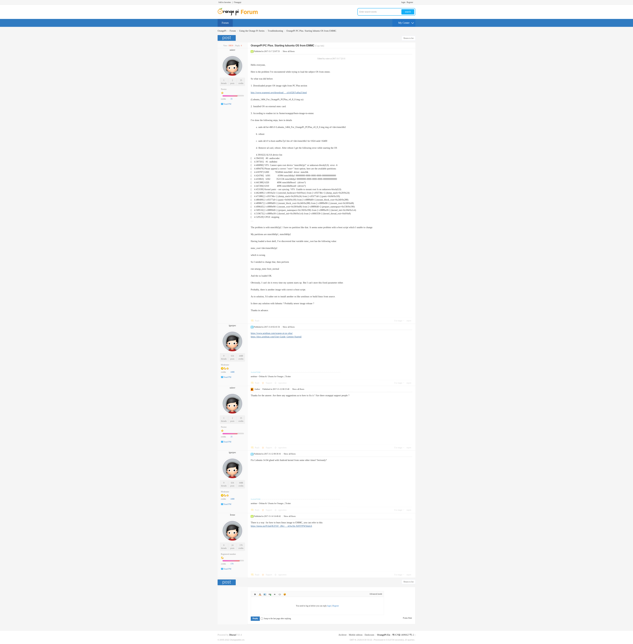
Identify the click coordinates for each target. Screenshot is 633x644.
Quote (274, 594)
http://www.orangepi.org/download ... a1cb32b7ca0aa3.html (279, 92)
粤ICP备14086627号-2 (403, 635)
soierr (232, 50)
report (409, 321)
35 (241, 80)
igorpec (232, 325)
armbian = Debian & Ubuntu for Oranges (267, 376)
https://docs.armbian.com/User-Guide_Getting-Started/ (276, 336)
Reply (257, 321)
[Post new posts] (227, 38)
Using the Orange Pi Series (251, 31)
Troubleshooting (275, 31)
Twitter (288, 376)
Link (269, 594)
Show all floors (289, 51)
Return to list (409, 38)
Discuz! (233, 635)
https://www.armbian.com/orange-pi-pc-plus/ (272, 333)
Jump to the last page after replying (277, 618)
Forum (225, 22)
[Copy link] (319, 46)
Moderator (225, 365)
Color (260, 594)
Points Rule (407, 618)
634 (232, 356)
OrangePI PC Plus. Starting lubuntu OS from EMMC (311, 31)
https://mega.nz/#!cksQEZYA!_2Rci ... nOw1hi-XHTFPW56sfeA (281, 526)
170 (241, 545)
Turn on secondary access (414, 2)
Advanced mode (375, 594)
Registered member (228, 554)
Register (410, 2)
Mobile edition (355, 635)
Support (269, 383)
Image (265, 594)
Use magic (398, 321)
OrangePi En (383, 635)
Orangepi (237, 2)
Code (279, 594)
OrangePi (222, 31)
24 (232, 545)
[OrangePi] (239, 15)
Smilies (284, 594)
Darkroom (369, 635)
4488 (241, 356)
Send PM (227, 104)
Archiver (342, 635)
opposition (282, 383)
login (403, 2)
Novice (223, 89)
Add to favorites (224, 2)
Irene (232, 515)
